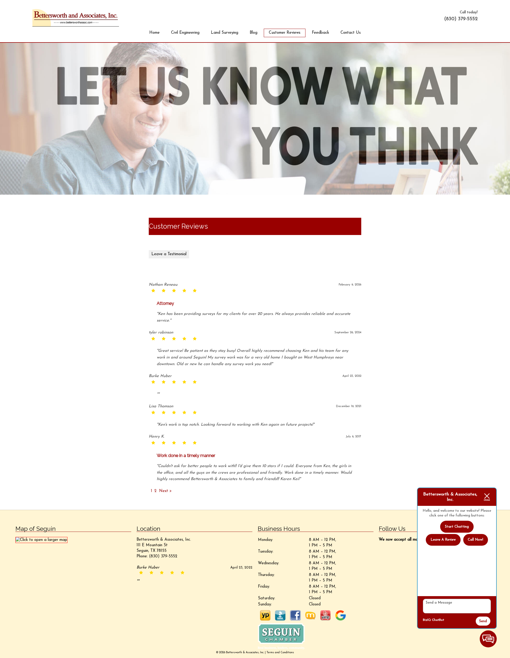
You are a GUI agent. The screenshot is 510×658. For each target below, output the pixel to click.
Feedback (320, 33)
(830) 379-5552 (461, 19)
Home (154, 33)
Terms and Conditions (280, 652)
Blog (253, 33)
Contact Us (351, 33)
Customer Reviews (284, 33)
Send (483, 621)
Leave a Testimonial (168, 254)
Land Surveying (224, 33)
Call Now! (475, 539)
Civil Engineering (185, 33)
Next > (165, 491)
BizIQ (427, 620)
